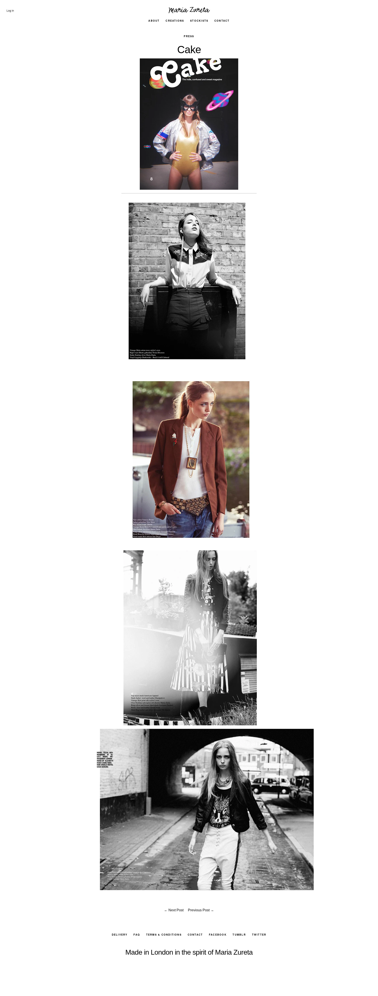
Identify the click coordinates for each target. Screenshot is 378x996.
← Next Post (174, 910)
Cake (189, 49)
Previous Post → (201, 910)
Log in (10, 10)
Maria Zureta (189, 8)
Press (189, 36)
